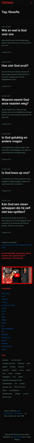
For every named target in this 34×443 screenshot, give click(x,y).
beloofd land (6, 397)
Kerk (3, 314)
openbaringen (7, 383)
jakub (28, 370)
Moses (4, 323)
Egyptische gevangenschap (12, 380)
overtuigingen (14, 390)
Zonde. (4, 308)
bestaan (13, 367)
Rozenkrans (6, 337)
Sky (3, 326)
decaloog (21, 363)
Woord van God (19, 387)
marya (10, 373)
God (9, 52)
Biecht (4, 340)
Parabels (5, 334)
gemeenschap (7, 394)
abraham (5, 360)
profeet (22, 383)
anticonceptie (16, 360)
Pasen (4, 349)
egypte (4, 367)
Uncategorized (7, 346)
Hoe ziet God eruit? (15, 65)
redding (17, 394)
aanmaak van (7, 387)
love (14, 377)
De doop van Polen (8, 305)
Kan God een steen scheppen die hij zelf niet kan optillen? (16, 208)
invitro (21, 370)
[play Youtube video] (17, 275)
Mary (3, 317)
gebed (20, 377)
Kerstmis (5, 299)
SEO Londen (17, 437)
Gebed (4, 320)
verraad (25, 394)
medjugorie (6, 377)
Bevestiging (6, 293)
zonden (14, 370)
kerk (3, 373)
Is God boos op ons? (16, 172)
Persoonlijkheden (8, 329)
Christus (4, 302)
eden (28, 363)
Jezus (4, 311)
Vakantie (5, 343)
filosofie (21, 367)
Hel (3, 332)
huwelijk (18, 373)
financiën (5, 370)
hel (16, 383)
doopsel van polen (8, 363)
